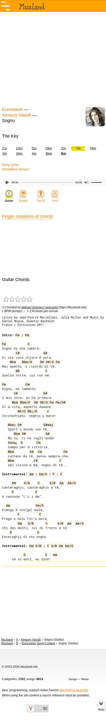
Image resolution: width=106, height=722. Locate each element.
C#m (19, 148)
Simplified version (15, 169)
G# (45, 353)
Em (63, 148)
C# (18, 353)
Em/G (43, 474)
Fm (17, 335)
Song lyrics (10, 165)
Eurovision (12, 109)
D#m (49, 148)
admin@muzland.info (74, 690)
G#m (19, 153)
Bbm (49, 153)
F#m (93, 148)
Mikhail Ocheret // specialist (39, 307)
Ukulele (23, 200)
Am (34, 153)
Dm (34, 148)
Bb (18, 371)
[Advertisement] (53, 58)
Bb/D (22, 411)
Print (55, 200)
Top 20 (41, 200)
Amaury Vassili (16, 115)
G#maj (48, 425)
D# (20, 425)
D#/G (50, 362)
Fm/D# (61, 402)
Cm (28, 384)
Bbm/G (27, 362)
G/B (27, 483)
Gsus (12, 442)
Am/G (72, 483)
